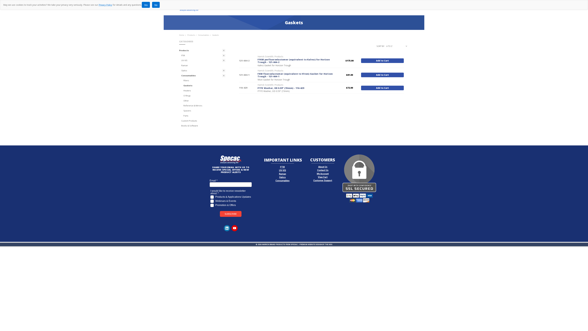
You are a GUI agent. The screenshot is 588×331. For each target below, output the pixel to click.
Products (184, 50)
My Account (323, 174)
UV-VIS (184, 60)
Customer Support (322, 180)
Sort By (380, 46)
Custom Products (189, 120)
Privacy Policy (105, 4)
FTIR (183, 55)
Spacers (187, 110)
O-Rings (187, 95)
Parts (185, 115)
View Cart (323, 177)
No (155, 4)
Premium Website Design (311, 244)
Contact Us (322, 170)
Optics (184, 70)
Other (186, 100)
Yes (146, 4)
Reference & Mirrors (192, 105)
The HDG (328, 244)
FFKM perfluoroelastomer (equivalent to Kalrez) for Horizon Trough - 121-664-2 (294, 61)
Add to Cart (382, 60)
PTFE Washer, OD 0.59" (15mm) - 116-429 (281, 88)
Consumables (188, 75)
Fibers (186, 80)
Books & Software (189, 125)
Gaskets (187, 85)
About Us (322, 167)
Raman (184, 65)
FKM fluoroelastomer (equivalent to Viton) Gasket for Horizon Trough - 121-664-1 (295, 75)
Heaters (187, 90)
